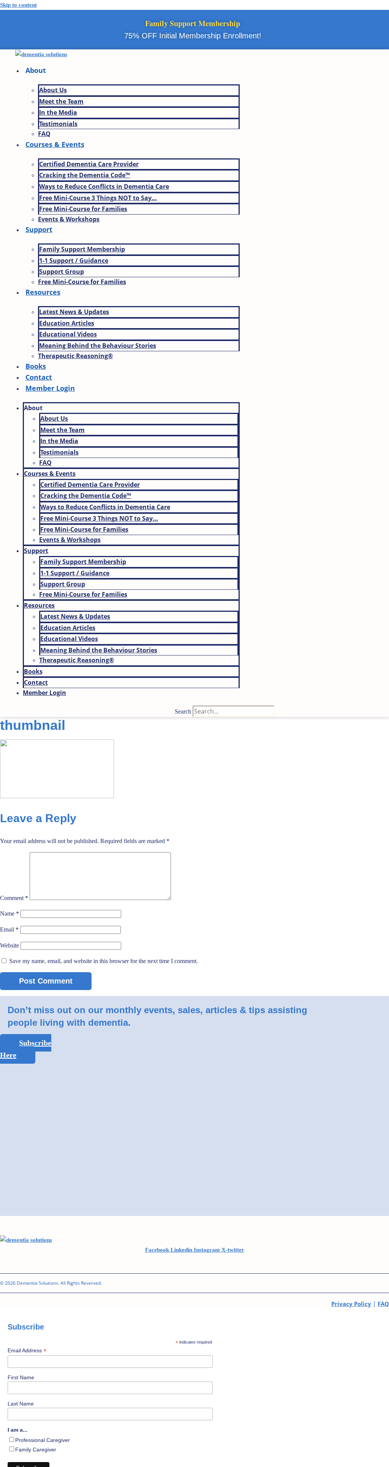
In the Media (58, 112)
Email (9, 929)
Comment (14, 898)
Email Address (27, 1350)
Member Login (50, 388)
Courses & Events (54, 144)
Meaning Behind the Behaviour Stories (97, 345)
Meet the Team (61, 101)
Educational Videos (68, 334)
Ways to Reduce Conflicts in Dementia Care (104, 186)
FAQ (44, 133)
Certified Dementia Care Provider (89, 164)
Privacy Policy (351, 1304)
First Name (21, 1377)
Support (38, 229)
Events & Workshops (69, 219)
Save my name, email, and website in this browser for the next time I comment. (103, 961)
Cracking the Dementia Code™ (84, 175)
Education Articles (66, 323)
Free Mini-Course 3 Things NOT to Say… (98, 198)
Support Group (61, 271)
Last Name (21, 1404)
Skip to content (18, 5)
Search (183, 711)
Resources (42, 292)
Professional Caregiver (42, 1440)
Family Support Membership (82, 249)
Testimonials (58, 124)
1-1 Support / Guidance (73, 260)
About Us (53, 90)
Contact (38, 377)
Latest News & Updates (74, 312)
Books (35, 366)
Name (9, 913)
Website (9, 945)
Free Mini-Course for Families (83, 209)
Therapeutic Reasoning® (75, 356)
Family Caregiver (35, 1449)
